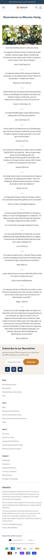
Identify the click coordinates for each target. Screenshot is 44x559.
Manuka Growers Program (11, 449)
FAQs (4, 422)
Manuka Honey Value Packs (12, 392)
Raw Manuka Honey (9, 385)
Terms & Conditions (9, 471)
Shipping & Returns (9, 468)
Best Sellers (6, 388)
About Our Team (8, 437)
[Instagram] (13, 369)
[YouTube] (20, 369)
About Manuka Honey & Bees (12, 445)
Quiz (4, 396)
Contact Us (6, 464)
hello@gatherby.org (15, 524)
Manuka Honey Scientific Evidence (14, 418)
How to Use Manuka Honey (11, 415)
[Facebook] (7, 369)
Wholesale (6, 460)
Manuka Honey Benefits (10, 411)
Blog (3, 407)
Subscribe (31, 362)
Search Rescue (30, 543)
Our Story (5, 434)
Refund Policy (7, 475)
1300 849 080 (31, 2)
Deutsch (30, 540)
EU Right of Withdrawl (10, 479)
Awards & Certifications (10, 441)
